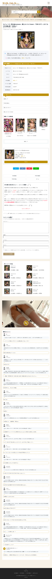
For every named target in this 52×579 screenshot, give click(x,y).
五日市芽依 (41, 270)
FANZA (26, 161)
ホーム (37, 179)
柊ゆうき (41, 285)
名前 (4, 235)
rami (12, 275)
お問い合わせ (35, 573)
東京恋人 (43, 129)
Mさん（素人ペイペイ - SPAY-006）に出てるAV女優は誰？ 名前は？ (18, 428)
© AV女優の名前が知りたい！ (22, 575)
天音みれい (19, 285)
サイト (4, 245)
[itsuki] (29, 268)
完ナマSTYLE (20, 135)
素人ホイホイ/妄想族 (31, 135)
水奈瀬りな (19, 293)
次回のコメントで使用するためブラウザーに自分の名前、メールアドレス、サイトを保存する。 (22, 250)
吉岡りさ (43, 127)
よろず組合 (8, 136)
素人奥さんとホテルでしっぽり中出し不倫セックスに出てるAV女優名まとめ (19, 438)
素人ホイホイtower (14, 29)
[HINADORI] (7, 268)
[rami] (7, 275)
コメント (5, 221)
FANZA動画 (37, 175)
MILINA (12, 290)
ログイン (34, 575)
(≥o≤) (14, 190)
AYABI (34, 275)
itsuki (34, 267)
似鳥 (17, 270)
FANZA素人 (7, 103)
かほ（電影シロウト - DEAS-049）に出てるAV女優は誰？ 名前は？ (17, 449)
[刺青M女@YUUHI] (29, 283)
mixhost (26, 577)
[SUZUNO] (29, 291)
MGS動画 (14, 175)
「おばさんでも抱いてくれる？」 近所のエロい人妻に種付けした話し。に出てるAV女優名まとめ (23, 337)
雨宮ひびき (41, 277)
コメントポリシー (26, 208)
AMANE (12, 283)
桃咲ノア (21, 29)
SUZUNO (35, 290)
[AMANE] (7, 283)
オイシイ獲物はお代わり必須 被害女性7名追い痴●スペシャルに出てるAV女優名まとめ (21, 551)
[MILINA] (7, 291)
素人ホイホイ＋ (7, 107)
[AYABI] (29, 275)
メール (5, 240)
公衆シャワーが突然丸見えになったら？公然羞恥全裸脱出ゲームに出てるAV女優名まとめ (21, 418)
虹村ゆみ (18, 277)
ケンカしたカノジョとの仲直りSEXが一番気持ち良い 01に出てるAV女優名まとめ (20, 469)
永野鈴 (40, 293)
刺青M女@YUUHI (37, 283)
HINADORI (13, 267)
